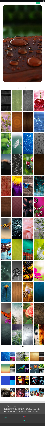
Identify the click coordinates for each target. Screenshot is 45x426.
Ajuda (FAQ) (23, 420)
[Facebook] (23, 417)
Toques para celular (6, 418)
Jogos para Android (5, 416)
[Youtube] (25, 417)
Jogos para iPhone (5, 417)
